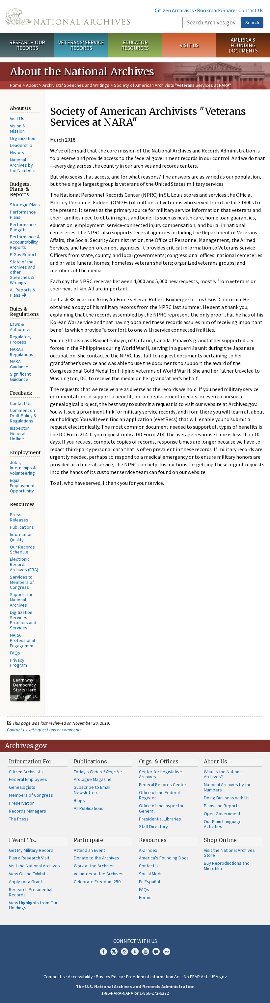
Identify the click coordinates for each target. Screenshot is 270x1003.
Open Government (222, 814)
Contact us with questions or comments (44, 730)
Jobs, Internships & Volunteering (23, 467)
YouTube (145, 951)
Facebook (103, 951)
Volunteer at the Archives (98, 874)
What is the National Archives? (223, 774)
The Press (19, 819)
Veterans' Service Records (81, 45)
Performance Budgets (23, 227)
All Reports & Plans (23, 292)
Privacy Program (18, 662)
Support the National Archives (22, 599)
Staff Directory (153, 826)
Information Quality (21, 537)
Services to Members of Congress (22, 582)
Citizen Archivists (174, 10)
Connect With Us (135, 941)
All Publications (88, 808)
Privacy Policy (109, 977)
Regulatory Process (21, 339)
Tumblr (135, 951)
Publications (22, 527)
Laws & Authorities (21, 326)
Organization (22, 138)
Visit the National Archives (34, 866)
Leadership (21, 145)
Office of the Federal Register (159, 795)
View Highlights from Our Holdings (33, 905)
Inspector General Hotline (19, 433)
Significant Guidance (20, 376)
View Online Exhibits (28, 874)
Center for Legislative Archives (160, 774)
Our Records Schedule (22, 549)
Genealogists (22, 787)
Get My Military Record (31, 850)
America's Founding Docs (164, 858)
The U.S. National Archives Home (67, 16)
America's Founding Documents (243, 45)
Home (15, 85)
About (32, 85)
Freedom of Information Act (153, 977)
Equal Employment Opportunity (22, 485)
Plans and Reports (222, 806)
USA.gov (218, 977)
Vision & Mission (17, 128)
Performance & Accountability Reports (25, 242)
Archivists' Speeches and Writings (75, 85)
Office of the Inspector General (161, 808)
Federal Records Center (162, 784)
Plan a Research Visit (29, 858)
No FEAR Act (195, 977)
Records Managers (27, 811)
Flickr (167, 951)
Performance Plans (23, 214)
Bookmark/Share (216, 10)
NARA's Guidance (19, 364)
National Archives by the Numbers (23, 165)
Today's (98, 772)
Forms (145, 897)
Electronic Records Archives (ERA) (24, 564)
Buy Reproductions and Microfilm (227, 865)
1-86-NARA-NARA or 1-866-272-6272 (135, 993)
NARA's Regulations (21, 351)
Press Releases (19, 517)
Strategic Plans (25, 205)
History (17, 152)
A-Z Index (148, 850)
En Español (149, 882)
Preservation (22, 803)
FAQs (15, 653)
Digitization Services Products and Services (23, 620)
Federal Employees (28, 779)
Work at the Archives (94, 866)
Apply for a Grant (25, 882)
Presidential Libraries (160, 819)
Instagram (124, 951)
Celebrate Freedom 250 (97, 882)
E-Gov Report (23, 254)
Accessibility (80, 977)
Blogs (79, 800)
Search (252, 22)
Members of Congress (31, 795)
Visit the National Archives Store (229, 852)
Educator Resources (135, 45)
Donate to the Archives (96, 858)
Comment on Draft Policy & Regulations (23, 415)
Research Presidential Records (30, 892)
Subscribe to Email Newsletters (92, 789)
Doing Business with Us (227, 798)
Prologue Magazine (93, 779)
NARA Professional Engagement (22, 640)
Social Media (151, 874)
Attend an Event (89, 850)
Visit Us (189, 45)
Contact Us (250, 10)
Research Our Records (27, 45)
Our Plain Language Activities (223, 824)
